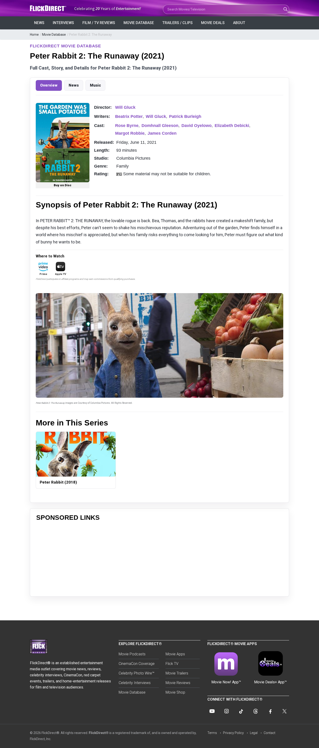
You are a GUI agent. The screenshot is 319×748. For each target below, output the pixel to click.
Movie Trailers (177, 673)
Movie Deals (213, 23)
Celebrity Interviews (135, 683)
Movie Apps (175, 654)
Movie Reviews (178, 683)
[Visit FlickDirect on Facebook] (270, 711)
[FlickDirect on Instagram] (226, 711)
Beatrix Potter (129, 116)
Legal (254, 733)
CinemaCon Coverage (137, 663)
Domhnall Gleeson (160, 125)
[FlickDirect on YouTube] (212, 711)
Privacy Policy (233, 733)
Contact (269, 733)
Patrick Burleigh (185, 116)
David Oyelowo (196, 125)
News (39, 23)
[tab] (49, 85)
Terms (212, 733)
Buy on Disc (62, 185)
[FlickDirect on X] (284, 711)
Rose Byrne (126, 125)
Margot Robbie (130, 133)
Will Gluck (125, 107)
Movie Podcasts (132, 654)
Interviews (63, 23)
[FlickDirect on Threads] (255, 711)
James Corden (162, 133)
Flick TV (172, 663)
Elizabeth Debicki (232, 125)
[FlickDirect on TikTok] (241, 711)
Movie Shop (175, 692)
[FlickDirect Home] (48, 8)
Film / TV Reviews (98, 23)
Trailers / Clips (177, 23)
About (239, 23)
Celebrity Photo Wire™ (136, 673)
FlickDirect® (99, 733)
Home (34, 34)
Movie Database (139, 23)
